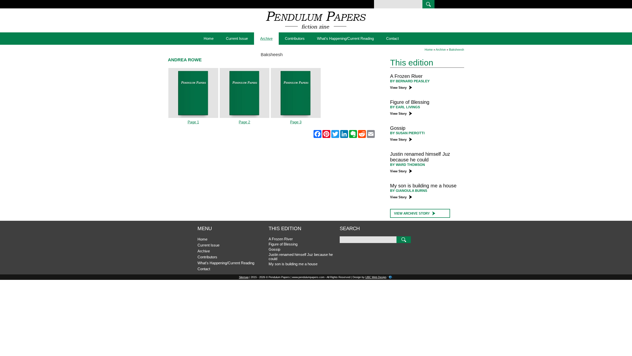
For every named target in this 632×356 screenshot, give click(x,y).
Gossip (397, 128)
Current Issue (237, 38)
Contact (392, 38)
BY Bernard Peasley (410, 81)
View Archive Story (412, 213)
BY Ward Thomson (407, 165)
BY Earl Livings (405, 107)
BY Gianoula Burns (408, 191)
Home (209, 38)
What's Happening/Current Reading (345, 38)
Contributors (295, 38)
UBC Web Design (375, 277)
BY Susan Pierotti (407, 133)
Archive (266, 38)
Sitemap (244, 277)
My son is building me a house (423, 185)
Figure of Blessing (409, 102)
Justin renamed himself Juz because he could (420, 156)
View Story (398, 87)
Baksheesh (456, 49)
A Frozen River (406, 76)
